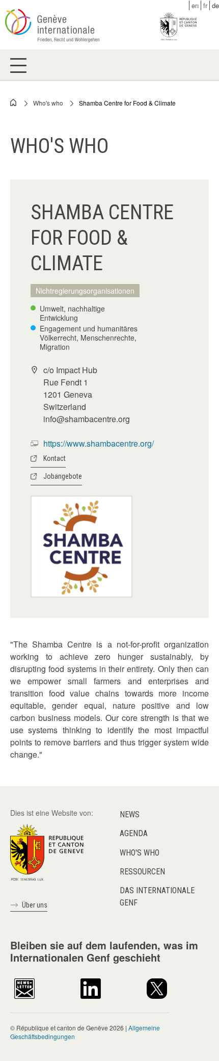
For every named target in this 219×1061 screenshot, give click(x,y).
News (130, 814)
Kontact (54, 458)
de (215, 5)
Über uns (34, 905)
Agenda (134, 833)
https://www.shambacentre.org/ (98, 443)
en (195, 5)
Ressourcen (142, 871)
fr (205, 5)
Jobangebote (62, 476)
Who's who (48, 102)
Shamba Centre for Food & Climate (127, 102)
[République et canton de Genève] (47, 851)
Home (13, 102)
